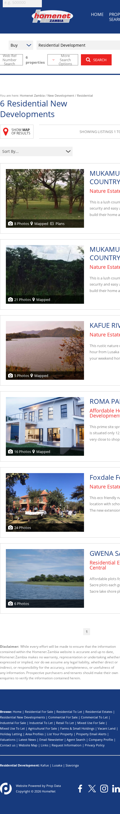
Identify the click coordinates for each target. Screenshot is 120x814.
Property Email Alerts (91, 734)
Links (44, 745)
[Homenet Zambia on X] (92, 788)
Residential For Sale (39, 711)
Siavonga (72, 765)
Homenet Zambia (32, 95)
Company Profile (101, 739)
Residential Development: (20, 765)
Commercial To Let (94, 717)
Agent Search (76, 739)
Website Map (28, 745)
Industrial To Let (41, 723)
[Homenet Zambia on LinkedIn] (116, 788)
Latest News (27, 739)
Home (17, 711)
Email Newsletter (51, 739)
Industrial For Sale (13, 723)
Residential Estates (98, 711)
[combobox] (33, 151)
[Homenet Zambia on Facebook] (80, 788)
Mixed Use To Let (12, 728)
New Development (60, 95)
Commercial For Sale (63, 717)
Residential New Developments (22, 717)
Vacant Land (107, 728)
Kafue (44, 765)
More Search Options (65, 59)
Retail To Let (65, 723)
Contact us (7, 745)
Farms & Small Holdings (77, 728)
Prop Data (53, 786)
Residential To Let (69, 711)
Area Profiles (34, 734)
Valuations (7, 739)
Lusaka (57, 765)
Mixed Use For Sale (91, 723)
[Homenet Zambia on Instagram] (104, 788)
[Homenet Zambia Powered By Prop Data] (6, 788)
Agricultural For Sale (42, 728)
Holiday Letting (11, 734)
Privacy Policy (95, 745)
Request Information (66, 745)
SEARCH (100, 59)
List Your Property (60, 734)
